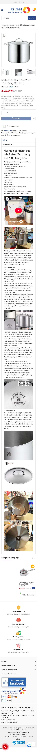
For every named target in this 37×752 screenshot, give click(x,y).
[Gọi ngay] (5, 746)
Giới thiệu (15, 737)
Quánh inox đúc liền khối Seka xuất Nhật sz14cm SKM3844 (26, 584)
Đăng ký (15, 2)
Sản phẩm (23, 737)
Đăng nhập (21, 2)
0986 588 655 (8, 130)
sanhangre (29, 133)
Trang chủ (7, 737)
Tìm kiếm (31, 18)
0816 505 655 (11, 720)
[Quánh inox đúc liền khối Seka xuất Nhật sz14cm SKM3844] (27, 572)
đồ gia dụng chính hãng (13, 135)
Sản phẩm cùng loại (10, 558)
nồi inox (16, 133)
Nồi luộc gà (22, 133)
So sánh (2, 748)
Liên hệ (18, 739)
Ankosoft (25, 734)
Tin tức (30, 737)
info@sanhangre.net (12, 722)
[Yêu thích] (34, 118)
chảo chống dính (8, 133)
